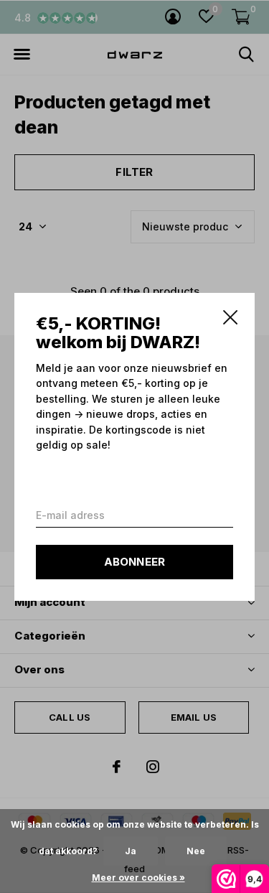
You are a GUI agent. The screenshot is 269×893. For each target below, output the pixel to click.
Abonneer (135, 561)
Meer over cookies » (138, 877)
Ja (130, 851)
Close (230, 317)
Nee (196, 851)
